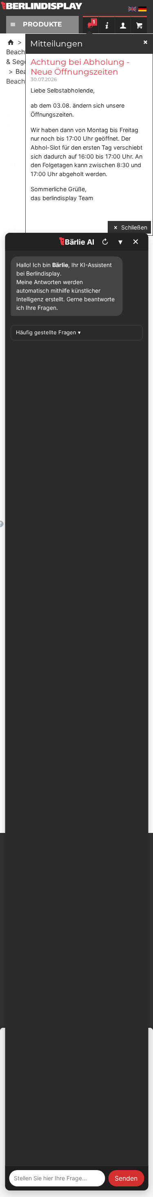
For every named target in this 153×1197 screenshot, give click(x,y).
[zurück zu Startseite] (10, 42)
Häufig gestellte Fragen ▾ (48, 332)
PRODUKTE (42, 24)
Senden (126, 1178)
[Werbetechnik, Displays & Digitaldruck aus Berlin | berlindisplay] (47, 9)
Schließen (133, 227)
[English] (132, 9)
